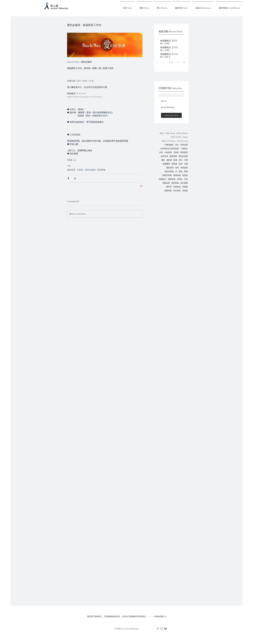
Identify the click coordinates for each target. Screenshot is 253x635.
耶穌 (181, 171)
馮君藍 (185, 191)
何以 (177, 145)
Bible (162, 133)
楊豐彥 (174, 164)
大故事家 (168, 152)
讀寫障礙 (175, 183)
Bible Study (170, 133)
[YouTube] (165, 628)
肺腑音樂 (171, 179)
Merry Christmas (168, 141)
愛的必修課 (183, 156)
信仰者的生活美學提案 (169, 148)
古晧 (161, 152)
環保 (181, 164)
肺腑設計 (162, 179)
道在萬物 (184, 183)
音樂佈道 (177, 187)
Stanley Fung (182, 141)
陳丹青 (169, 187)
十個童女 (184, 148)
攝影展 (169, 160)
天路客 (176, 152)
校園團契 (166, 164)
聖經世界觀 (167, 175)
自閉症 (180, 179)
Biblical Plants (182, 133)
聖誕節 (185, 175)
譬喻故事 (166, 183)
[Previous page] (163, 62)
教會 (175, 160)
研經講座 (184, 168)
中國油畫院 (169, 145)
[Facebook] (157, 628)
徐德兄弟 (164, 156)
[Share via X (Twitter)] (75, 178)
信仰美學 (184, 145)
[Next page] (177, 62)
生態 (186, 164)
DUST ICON (176, 137)
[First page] (157, 62)
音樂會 (185, 187)
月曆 (186, 160)
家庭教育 (184, 152)
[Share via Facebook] (68, 178)
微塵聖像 (173, 156)
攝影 (163, 160)
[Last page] (184, 62)
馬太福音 (177, 191)
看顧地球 (170, 168)
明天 (181, 160)
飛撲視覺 (168, 191)
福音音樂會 (169, 171)
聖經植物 (177, 175)
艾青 (186, 179)
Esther (185, 137)
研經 (177, 168)
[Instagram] (161, 628)
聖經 (186, 171)
